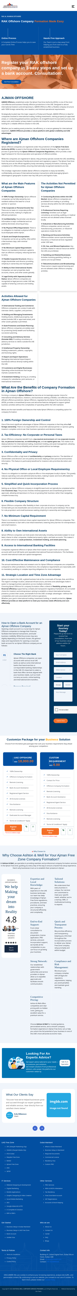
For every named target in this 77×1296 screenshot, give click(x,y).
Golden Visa (11, 1237)
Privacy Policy (11, 1258)
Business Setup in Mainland (54, 1150)
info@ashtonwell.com (53, 1259)
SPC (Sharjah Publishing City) (17, 1147)
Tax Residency (50, 1192)
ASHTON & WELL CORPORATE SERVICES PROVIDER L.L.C (29, 1289)
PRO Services (49, 1185)
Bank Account (11, 1234)
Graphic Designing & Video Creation (19, 1195)
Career (47, 1234)
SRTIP (9, 1171)
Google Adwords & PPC (15, 1206)
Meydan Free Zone (13, 1157)
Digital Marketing (13, 1188)
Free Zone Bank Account (53, 1195)
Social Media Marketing (15, 1199)
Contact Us (49, 1230)
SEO (8, 1203)
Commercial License (52, 1157)
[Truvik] (10, 5)
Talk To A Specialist (64, 1063)
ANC (8, 1168)
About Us (48, 1227)
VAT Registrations (51, 1199)
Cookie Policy (11, 1261)
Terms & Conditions (13, 1254)
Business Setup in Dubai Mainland (18, 1227)
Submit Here (61, 721)
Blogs (47, 1241)
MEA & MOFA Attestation (54, 1188)
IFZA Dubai (10, 1154)
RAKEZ (9, 1161)
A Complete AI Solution (15, 1210)
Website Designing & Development (19, 1185)
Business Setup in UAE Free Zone (18, 1230)
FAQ (46, 1237)
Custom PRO (49, 1164)
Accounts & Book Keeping (54, 1203)
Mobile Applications (13, 1192)
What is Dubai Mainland (53, 1147)
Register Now (13, 828)
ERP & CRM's (11, 1213)
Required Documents (52, 1154)
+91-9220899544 (53, 1262)
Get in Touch (11, 948)
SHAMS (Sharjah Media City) (16, 1150)
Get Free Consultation (11, 82)
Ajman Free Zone (12, 1164)
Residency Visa (50, 1161)
